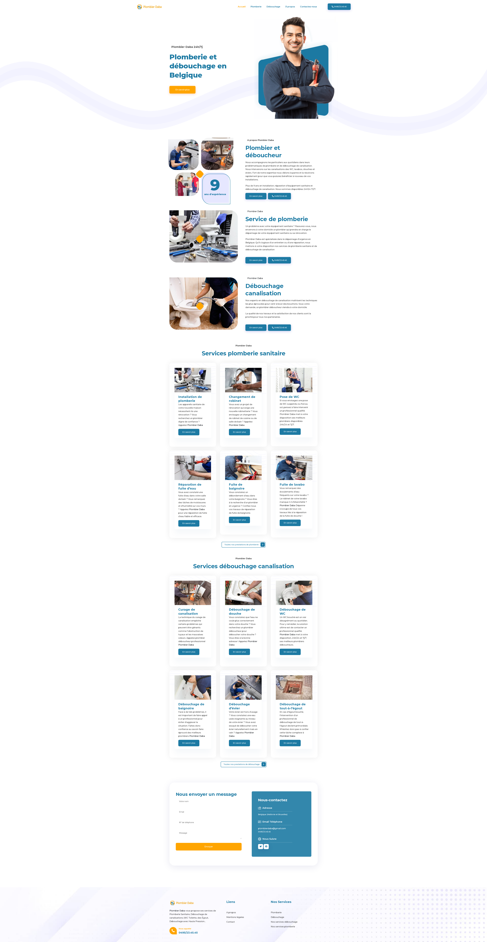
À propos (290, 6)
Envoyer (208, 846)
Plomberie (256, 6)
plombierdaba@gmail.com (272, 828)
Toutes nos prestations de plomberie (241, 544)
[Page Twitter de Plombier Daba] (260, 846)
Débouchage (273, 6)
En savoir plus (182, 90)
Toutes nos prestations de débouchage (241, 764)
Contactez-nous (308, 6)
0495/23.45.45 (340, 6)
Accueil (242, 6)
